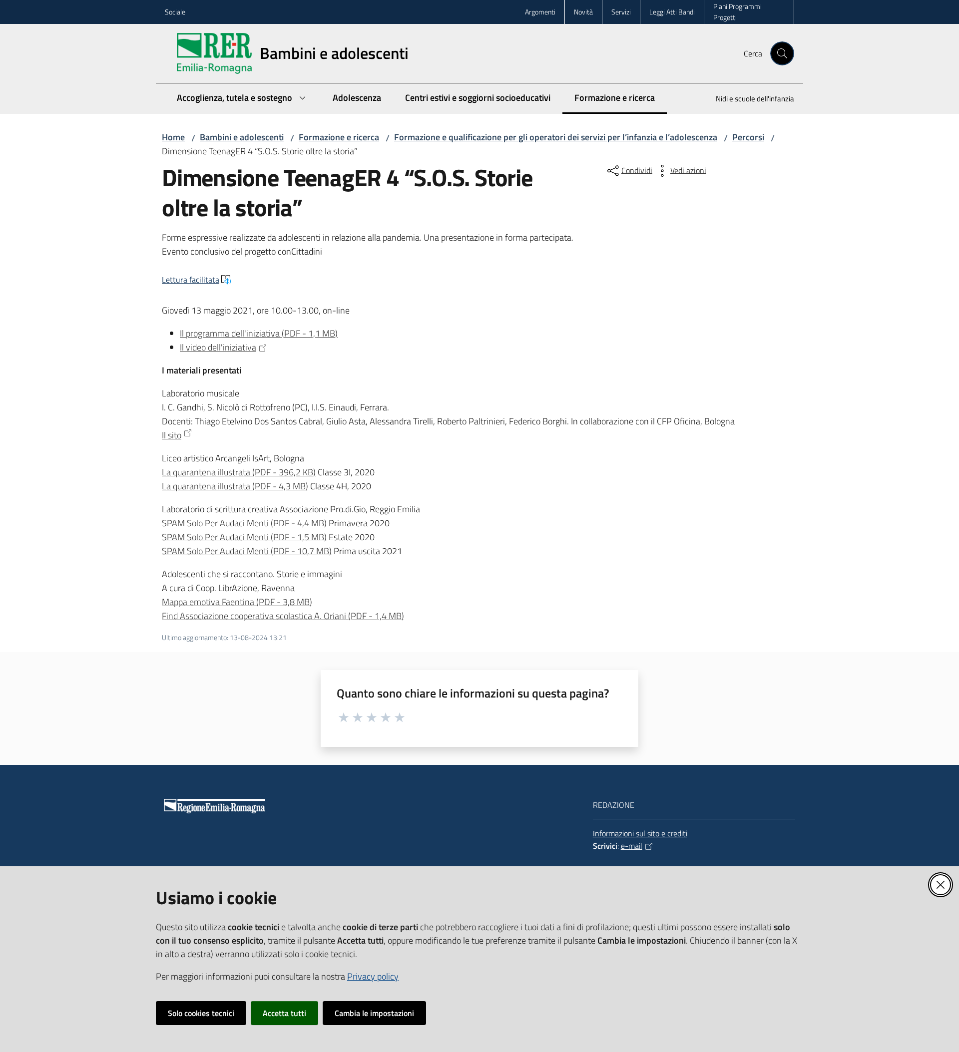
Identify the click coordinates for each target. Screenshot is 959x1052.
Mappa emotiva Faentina (237, 602)
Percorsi (748, 137)
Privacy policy (373, 976)
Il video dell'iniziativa (218, 347)
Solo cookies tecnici (201, 1013)
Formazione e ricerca (339, 137)
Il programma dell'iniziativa (259, 333)
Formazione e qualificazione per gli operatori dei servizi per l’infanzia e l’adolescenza (555, 137)
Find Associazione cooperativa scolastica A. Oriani (283, 616)
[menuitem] (749, 99)
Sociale (175, 11)
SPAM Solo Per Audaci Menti (244, 523)
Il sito (171, 435)
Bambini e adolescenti (242, 137)
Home (173, 137)
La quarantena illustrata (239, 472)
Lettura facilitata (190, 280)
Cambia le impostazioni (374, 1013)
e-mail (631, 846)
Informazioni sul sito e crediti (640, 833)
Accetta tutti (284, 1013)
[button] (782, 53)
